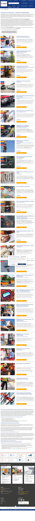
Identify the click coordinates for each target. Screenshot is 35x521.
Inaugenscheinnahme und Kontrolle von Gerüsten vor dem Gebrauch (24, 51)
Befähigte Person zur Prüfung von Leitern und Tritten (25, 172)
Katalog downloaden (24, 0)
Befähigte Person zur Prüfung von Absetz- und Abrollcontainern (25, 276)
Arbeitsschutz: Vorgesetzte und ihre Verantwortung (23, 349)
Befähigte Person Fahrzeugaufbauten (23, 81)
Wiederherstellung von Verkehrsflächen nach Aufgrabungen (16, 480)
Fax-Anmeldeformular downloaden (23, 493)
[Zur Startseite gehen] (4, 4)
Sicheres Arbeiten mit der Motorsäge (23, 363)
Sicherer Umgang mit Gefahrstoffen (23, 186)
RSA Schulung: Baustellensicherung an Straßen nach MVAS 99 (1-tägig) (29, 476)
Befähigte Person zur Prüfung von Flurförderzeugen (22, 335)
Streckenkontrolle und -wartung (18, 477)
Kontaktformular (7, 493)
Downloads (2, 500)
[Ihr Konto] (30, 3)
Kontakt (2, 503)
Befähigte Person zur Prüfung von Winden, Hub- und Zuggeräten (24, 157)
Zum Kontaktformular (21, 494)
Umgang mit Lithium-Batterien (22, 66)
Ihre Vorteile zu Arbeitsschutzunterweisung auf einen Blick (9, 32)
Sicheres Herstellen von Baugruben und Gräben (25, 201)
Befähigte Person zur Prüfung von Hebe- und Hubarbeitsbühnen (24, 320)
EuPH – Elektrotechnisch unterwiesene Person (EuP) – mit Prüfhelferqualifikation (25, 290)
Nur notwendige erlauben (23, 256)
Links (1, 502)
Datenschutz (19, 262)
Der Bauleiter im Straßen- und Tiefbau (17, 476)
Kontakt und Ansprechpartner (31, 0)
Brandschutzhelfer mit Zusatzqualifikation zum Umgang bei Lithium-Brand (25, 216)
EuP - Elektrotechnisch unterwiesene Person (24, 110)
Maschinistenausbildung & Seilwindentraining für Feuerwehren (25, 96)
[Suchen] (18, 3)
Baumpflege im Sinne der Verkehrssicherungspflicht (28, 481)
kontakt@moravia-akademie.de (24, 491)
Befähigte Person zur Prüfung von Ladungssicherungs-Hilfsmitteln (22, 126)
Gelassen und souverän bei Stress (22, 36)
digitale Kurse (18, 28)
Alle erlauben (21, 264)
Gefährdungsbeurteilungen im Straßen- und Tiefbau (24, 231)
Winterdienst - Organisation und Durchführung (29, 479)
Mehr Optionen (13, 264)
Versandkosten (15, 509)
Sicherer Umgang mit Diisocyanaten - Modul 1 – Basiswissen (25, 246)
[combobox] (13, 3)
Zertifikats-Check (3, 501)
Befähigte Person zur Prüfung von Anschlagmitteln (22, 141)
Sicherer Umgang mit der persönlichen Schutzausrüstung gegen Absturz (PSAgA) (24, 393)
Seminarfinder (2, 499)
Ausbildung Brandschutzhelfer (22, 378)
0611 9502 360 (25, 3)
